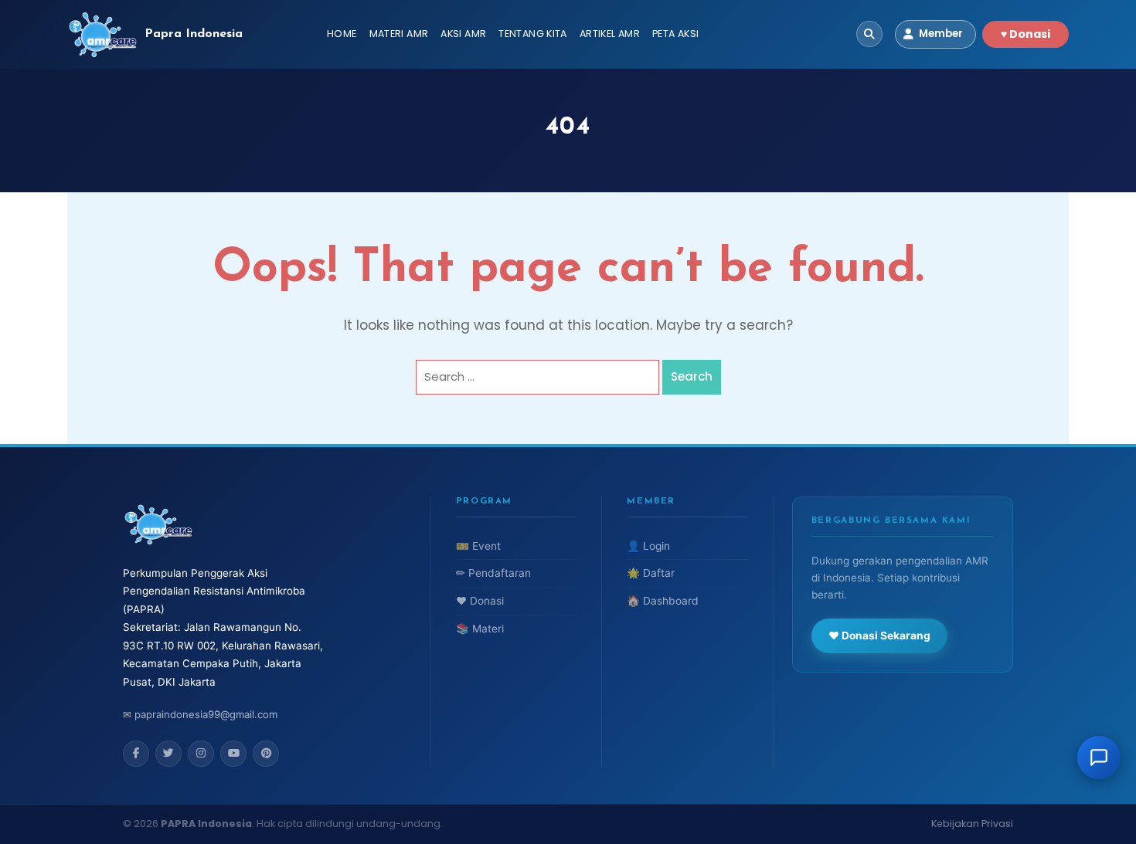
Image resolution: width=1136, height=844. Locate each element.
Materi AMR (399, 33)
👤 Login (648, 546)
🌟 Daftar (651, 573)
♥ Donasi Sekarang (879, 635)
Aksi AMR (463, 33)
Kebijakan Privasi (972, 823)
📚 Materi (480, 628)
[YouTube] (233, 754)
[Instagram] (201, 754)
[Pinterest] (266, 754)
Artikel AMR (610, 33)
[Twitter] (168, 754)
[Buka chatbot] (1099, 757)
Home (342, 33)
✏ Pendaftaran (493, 573)
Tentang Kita (532, 33)
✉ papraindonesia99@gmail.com (200, 714)
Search (692, 376)
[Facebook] (136, 754)
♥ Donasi (1025, 34)
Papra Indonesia (194, 34)
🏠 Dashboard (663, 601)
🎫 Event (478, 546)
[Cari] (869, 34)
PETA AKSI (675, 33)
